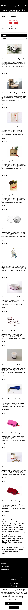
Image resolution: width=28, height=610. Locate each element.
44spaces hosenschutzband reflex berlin (13, 297)
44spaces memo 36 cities (8, 331)
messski (14, 522)
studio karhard (13, 551)
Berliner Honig (6, 525)
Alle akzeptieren (17, 603)
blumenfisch (7, 542)
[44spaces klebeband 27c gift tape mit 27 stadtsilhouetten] (14, 83)
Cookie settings (10, 581)
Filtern (4, 35)
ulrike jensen (10, 533)
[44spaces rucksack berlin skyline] (14, 253)
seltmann (10, 531)
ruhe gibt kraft (16, 531)
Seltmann (4, 523)
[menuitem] (4, 5)
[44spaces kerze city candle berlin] (14, 355)
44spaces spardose (6, 467)
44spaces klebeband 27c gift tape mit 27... (13, 93)
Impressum (18, 581)
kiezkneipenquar (19, 549)
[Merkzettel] (18, 5)
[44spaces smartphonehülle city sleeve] (14, 423)
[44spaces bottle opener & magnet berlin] (14, 219)
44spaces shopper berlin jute (9, 161)
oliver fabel (19, 538)
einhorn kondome (12, 536)
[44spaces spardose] (14, 457)
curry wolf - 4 (16, 547)
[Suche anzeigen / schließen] (14, 5)
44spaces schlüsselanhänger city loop (12, 399)
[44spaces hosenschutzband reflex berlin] (14, 287)
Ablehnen (8, 603)
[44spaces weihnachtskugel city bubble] (14, 49)
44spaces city (12, 529)
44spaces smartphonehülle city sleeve (12, 433)
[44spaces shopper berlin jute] (14, 151)
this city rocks (6, 535)
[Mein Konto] (21, 5)
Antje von (15, 540)
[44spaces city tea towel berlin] (14, 117)
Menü (5, 6)
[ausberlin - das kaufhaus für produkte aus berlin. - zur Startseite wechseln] (2, 2)
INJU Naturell (6, 546)
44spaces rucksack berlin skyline (11, 263)
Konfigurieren (14, 607)
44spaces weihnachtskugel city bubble (12, 59)
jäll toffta (21, 524)
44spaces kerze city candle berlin (11, 365)
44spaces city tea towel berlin (10, 127)
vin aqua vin (5, 529)
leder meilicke (19, 520)
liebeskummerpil (6, 522)
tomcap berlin (21, 522)
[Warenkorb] (25, 5)
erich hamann (11, 538)
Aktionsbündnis (8, 520)
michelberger (13, 523)
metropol (13, 545)
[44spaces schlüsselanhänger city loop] (14, 389)
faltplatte (15, 527)
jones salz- (21, 544)
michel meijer (15, 525)
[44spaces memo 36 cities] (14, 321)
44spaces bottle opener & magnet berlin (13, 229)
